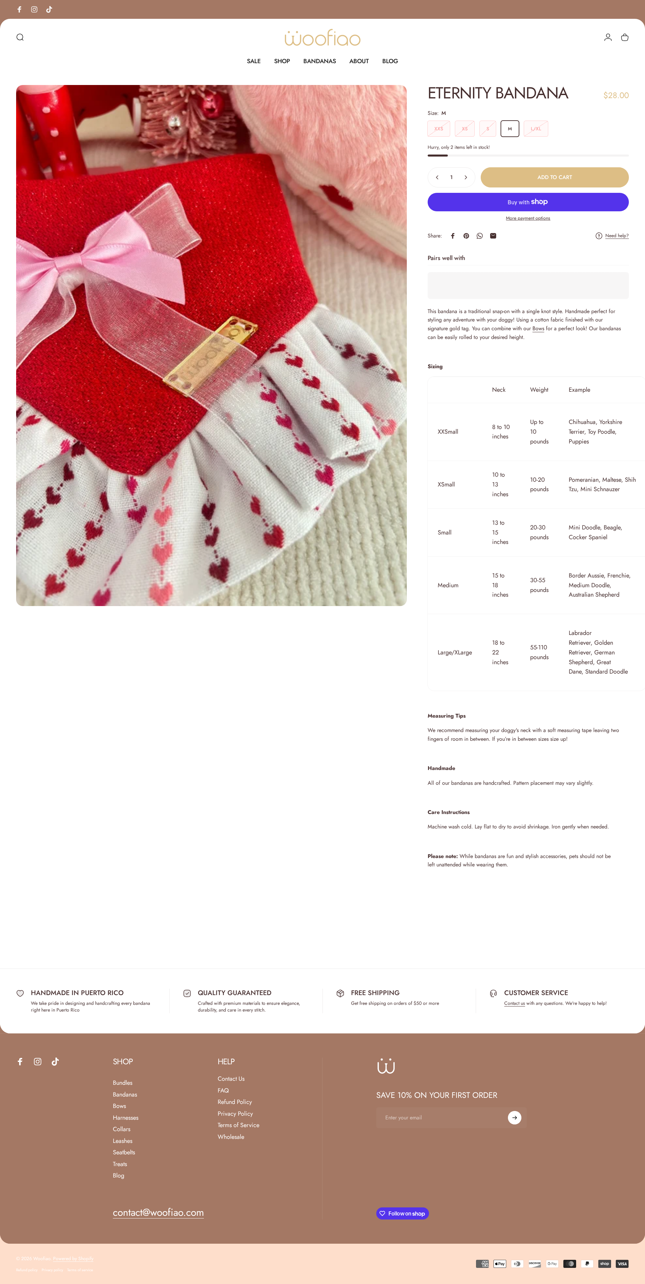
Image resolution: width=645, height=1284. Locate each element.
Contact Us (231, 1079)
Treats (120, 1164)
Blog (118, 1176)
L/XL (536, 128)
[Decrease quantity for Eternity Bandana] (435, 177)
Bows (538, 328)
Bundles (122, 1083)
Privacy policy (52, 1270)
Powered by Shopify (73, 1258)
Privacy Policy (235, 1114)
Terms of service (80, 1270)
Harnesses (125, 1118)
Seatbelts (124, 1152)
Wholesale (231, 1137)
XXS (438, 128)
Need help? (617, 236)
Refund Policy (235, 1102)
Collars (121, 1129)
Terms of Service (238, 1125)
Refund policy (27, 1270)
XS (465, 128)
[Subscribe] (514, 1117)
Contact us (514, 1003)
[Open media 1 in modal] (211, 345)
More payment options (528, 218)
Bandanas (125, 1095)
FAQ (223, 1091)
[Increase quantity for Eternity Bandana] (467, 177)
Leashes (122, 1141)
